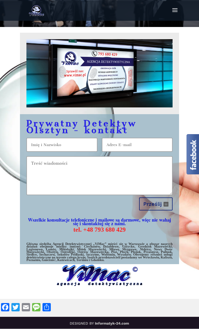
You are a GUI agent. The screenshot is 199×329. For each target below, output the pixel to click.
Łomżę (51, 249)
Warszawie (137, 244)
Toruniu (82, 260)
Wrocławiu (151, 257)
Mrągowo (129, 249)
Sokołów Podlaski (70, 254)
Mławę (114, 249)
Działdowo (111, 246)
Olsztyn (52, 252)
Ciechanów (92, 246)
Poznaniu (33, 260)
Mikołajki (66, 249)
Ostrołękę (68, 252)
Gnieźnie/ (49, 260)
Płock (124, 252)
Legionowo (34, 249)
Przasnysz (151, 252)
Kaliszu (166, 257)
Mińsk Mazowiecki (91, 249)
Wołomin (108, 254)
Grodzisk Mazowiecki (155, 246)
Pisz (114, 252)
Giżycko (128, 246)
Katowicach (66, 260)
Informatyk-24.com (112, 323)
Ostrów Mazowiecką (93, 252)
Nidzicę (145, 249)
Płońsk (136, 252)
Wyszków (124, 254)
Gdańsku (97, 260)
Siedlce (31, 254)
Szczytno (92, 254)
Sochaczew (47, 254)
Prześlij (152, 204)
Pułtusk (166, 252)
